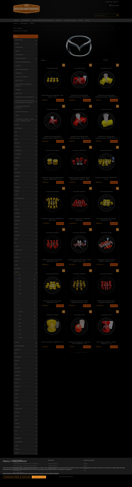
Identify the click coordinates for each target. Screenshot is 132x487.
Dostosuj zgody (26, 477)
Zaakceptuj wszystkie (39, 477)
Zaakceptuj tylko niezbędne (11, 477)
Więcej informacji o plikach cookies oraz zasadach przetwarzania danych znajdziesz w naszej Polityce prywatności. (31, 473)
